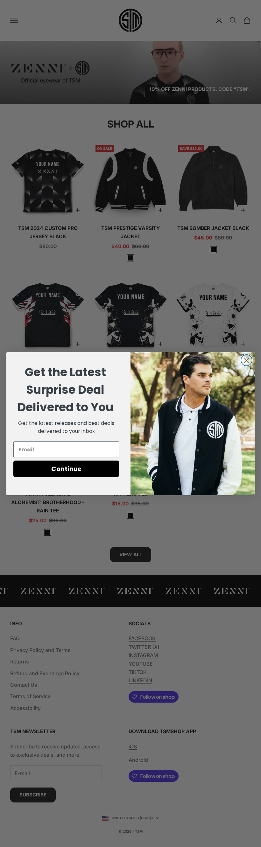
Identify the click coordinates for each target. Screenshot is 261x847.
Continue (66, 468)
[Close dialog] (246, 360)
